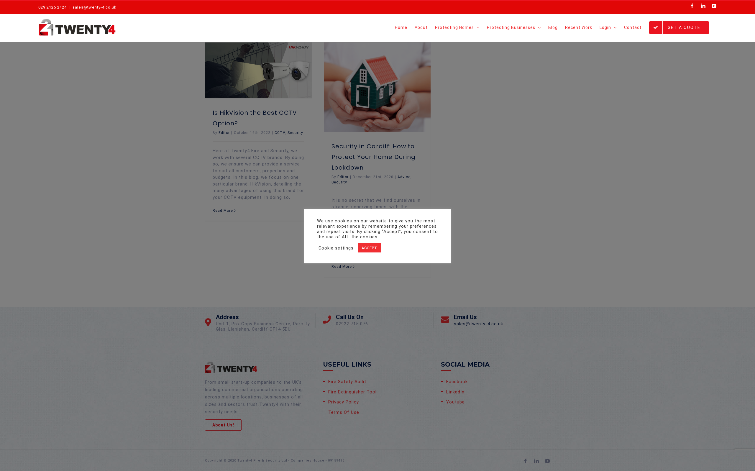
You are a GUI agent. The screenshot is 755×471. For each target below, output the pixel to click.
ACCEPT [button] (369, 248)
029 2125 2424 (52, 7)
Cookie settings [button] (336, 248)
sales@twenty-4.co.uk (94, 7)
